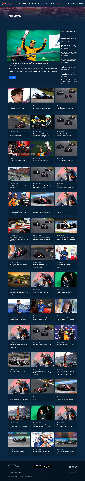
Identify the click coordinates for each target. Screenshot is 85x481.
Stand (53, 3)
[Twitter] (76, 467)
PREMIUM (23, 3)
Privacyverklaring (17, 472)
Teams (40, 3)
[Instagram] (73, 467)
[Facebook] (70, 467)
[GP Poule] (7, 3)
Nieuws (59, 3)
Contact (11, 472)
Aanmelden (72, 3)
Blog (9, 472)
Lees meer (12, 77)
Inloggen (80, 3)
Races (47, 3)
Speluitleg (32, 3)
